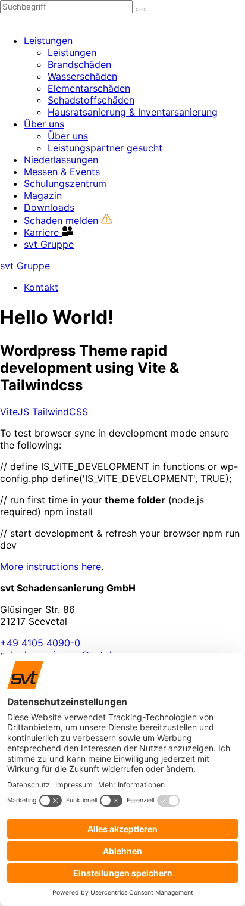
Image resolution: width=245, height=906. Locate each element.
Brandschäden (79, 64)
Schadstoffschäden (91, 100)
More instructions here (50, 566)
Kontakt (41, 287)
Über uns (44, 124)
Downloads (49, 207)
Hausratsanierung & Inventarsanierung (133, 112)
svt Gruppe (49, 244)
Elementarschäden (89, 88)
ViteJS (14, 412)
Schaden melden (62, 220)
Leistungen (48, 40)
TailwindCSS (60, 412)
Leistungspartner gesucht (105, 148)
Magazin (43, 195)
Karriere (43, 232)
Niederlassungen (61, 160)
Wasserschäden (82, 76)
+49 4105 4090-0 (40, 643)
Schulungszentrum (65, 183)
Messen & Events (62, 172)
